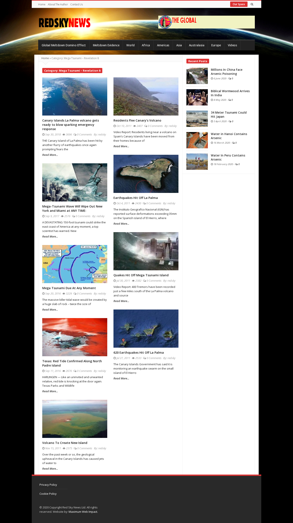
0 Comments (84, 134)
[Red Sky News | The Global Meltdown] (64, 23)
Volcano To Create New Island (64, 443)
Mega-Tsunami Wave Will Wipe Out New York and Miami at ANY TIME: (72, 208)
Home (41, 4)
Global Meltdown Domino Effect (64, 45)
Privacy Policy (48, 485)
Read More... (50, 155)
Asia (179, 45)
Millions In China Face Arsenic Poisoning (226, 72)
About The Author (58, 4)
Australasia (196, 45)
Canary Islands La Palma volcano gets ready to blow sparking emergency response (70, 124)
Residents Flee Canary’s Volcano (137, 120)
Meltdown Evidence (106, 45)
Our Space (239, 4)
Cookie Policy (48, 494)
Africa (146, 45)
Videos (232, 45)
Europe (216, 45)
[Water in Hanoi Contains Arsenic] (197, 140)
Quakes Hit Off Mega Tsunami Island (141, 275)
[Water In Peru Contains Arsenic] (197, 161)
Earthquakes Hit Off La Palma (135, 198)
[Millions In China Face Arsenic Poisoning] (197, 75)
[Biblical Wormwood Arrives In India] (197, 97)
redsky (102, 134)
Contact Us (76, 4)
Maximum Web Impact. (83, 512)
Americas (163, 45)
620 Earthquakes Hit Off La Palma (138, 352)
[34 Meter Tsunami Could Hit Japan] (197, 118)
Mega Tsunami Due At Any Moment (69, 288)
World (130, 45)
